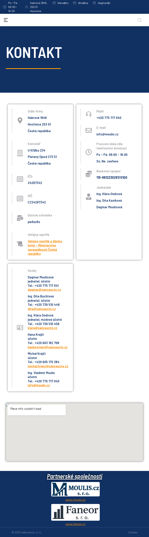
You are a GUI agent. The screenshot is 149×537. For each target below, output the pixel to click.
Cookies (132, 532)
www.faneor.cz (75, 524)
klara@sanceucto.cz (42, 328)
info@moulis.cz (39, 385)
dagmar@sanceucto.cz (44, 289)
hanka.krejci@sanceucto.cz (48, 347)
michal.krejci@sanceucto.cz (48, 366)
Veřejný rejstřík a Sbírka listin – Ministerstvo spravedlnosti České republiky (45, 247)
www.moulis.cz (75, 499)
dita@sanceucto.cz (42, 309)
